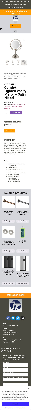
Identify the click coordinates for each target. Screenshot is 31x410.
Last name (6, 367)
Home (6, 73)
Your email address (9, 372)
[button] (28, 388)
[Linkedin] (13, 318)
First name (6, 362)
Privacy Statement (20, 407)
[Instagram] (22, 318)
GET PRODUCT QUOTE (15, 295)
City (4, 382)
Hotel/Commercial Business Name (14, 377)
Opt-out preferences (10, 407)
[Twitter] (18, 318)
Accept (15, 404)
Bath (14, 73)
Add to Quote (16, 112)
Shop (10, 73)
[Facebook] (8, 318)
